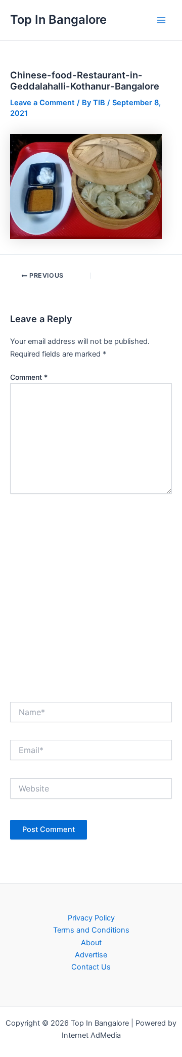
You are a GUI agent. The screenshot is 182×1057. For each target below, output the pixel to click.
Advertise (91, 954)
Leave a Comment (42, 102)
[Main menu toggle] (161, 20)
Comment (29, 377)
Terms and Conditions (91, 930)
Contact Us (91, 967)
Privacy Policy (91, 917)
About (91, 942)
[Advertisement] (91, 595)
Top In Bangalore (58, 19)
